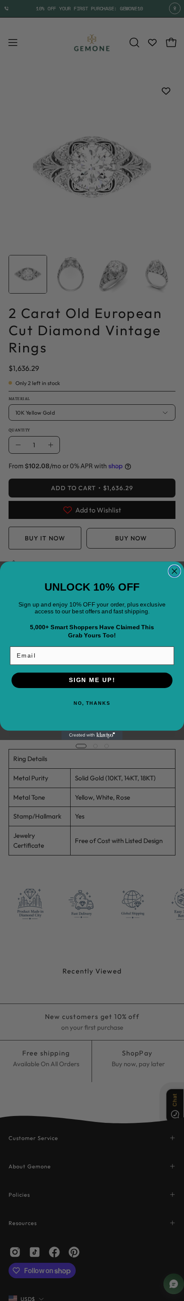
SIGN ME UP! (92, 679)
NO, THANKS (92, 703)
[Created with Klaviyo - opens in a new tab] (91, 735)
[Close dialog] (174, 571)
